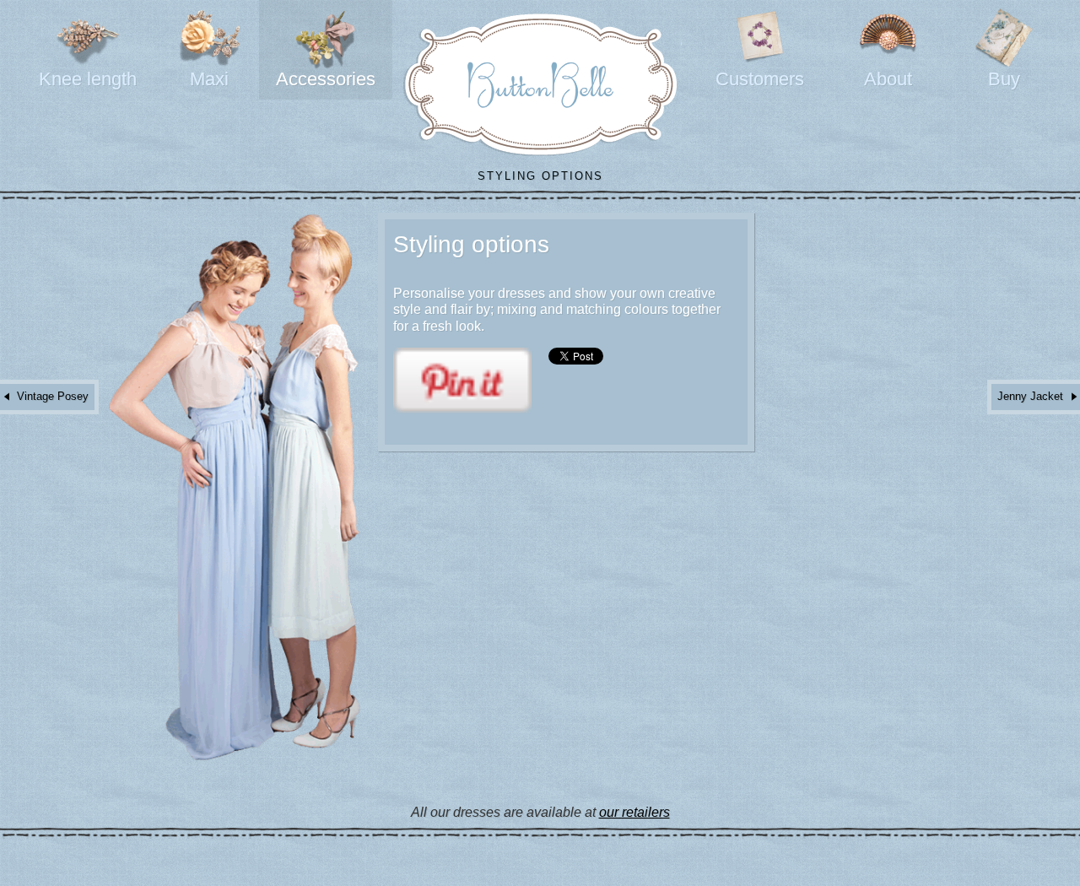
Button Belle (540, 84)
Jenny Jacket (1030, 396)
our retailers (634, 812)
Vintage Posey (53, 396)
